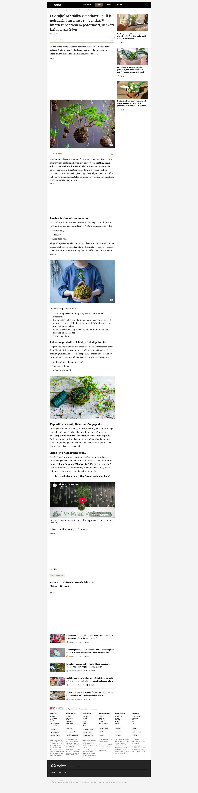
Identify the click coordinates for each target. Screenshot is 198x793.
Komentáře (69, 718)
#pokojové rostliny (57, 575)
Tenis (84, 725)
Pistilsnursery (66, 529)
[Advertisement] (82, 74)
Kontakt (86, 767)
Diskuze (65, 586)
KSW (133, 723)
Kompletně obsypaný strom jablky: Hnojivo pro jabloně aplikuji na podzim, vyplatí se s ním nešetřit (88, 665)
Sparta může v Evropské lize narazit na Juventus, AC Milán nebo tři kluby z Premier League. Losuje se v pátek (90, 743)
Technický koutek (55, 723)
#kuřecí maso (104, 728)
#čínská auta (55, 732)
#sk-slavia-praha (88, 735)
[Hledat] (146, 5)
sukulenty (93, 457)
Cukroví (101, 716)
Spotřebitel (69, 721)
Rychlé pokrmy (103, 723)
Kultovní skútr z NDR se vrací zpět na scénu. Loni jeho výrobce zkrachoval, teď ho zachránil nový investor (57, 753)
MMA (84, 723)
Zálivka (77, 246)
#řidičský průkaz (56, 735)
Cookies (53, 772)
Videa (133, 720)
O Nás (71, 767)
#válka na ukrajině (72, 735)
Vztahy (117, 723)
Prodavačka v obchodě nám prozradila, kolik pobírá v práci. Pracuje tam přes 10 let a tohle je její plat (90, 636)
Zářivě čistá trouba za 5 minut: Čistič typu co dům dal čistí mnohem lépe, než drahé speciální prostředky (90, 693)
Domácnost (87, 5)
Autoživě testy (54, 718)
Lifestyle (117, 720)
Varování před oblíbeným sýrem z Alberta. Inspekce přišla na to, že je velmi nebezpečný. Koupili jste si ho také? (90, 651)
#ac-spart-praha (88, 729)
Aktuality (52, 716)
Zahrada (120, 5)
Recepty (101, 721)
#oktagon (135, 735)
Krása (117, 718)
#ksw (134, 728)
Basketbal (85, 716)
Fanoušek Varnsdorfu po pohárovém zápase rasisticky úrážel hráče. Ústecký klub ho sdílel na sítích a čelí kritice (89, 753)
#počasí (118, 732)
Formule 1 (85, 718)
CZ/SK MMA (135, 718)
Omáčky (101, 718)
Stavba (109, 5)
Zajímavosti (53, 725)
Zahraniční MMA (136, 716)
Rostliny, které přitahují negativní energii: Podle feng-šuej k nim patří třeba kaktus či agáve (131, 36)
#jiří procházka (137, 732)
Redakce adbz (57, 40)
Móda (117, 721)
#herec (118, 728)
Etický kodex (62, 772)
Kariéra (79, 767)
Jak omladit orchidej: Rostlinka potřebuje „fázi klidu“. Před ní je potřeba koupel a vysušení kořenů (130, 69)
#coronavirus (87, 732)
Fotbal (84, 720)
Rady (51, 721)
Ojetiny (52, 720)
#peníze (69, 728)
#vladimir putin (71, 732)
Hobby (99, 5)
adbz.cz (52, 10)
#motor (53, 729)
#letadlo (118, 735)
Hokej (84, 721)
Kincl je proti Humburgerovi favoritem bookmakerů (138, 741)
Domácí (68, 716)
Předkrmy (102, 720)
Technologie (69, 723)
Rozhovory (69, 720)
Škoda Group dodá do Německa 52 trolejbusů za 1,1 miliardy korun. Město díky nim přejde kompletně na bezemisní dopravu (57, 743)
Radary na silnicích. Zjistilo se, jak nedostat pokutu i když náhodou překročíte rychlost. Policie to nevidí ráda (73, 743)
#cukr (101, 732)
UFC (133, 721)
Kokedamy (81, 529)
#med (101, 735)
